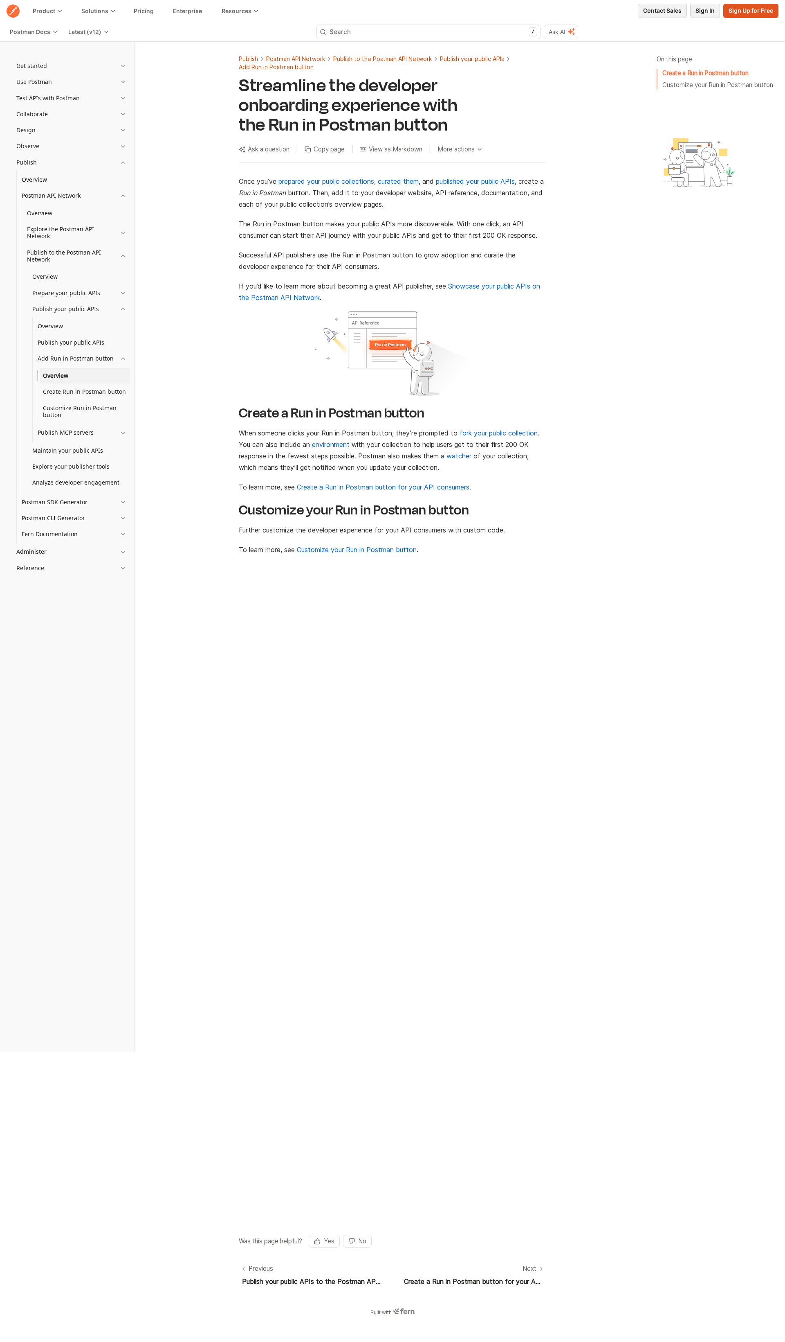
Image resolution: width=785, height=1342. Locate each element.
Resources (236, 10)
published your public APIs (475, 181)
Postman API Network (295, 58)
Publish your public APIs (472, 58)
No (362, 1241)
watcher (458, 456)
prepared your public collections (326, 181)
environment (331, 444)
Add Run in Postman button (276, 66)
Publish (248, 58)
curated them (398, 181)
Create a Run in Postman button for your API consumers (383, 487)
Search (432, 32)
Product (44, 10)
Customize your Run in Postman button (717, 85)
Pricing (144, 10)
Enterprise (187, 10)
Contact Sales (662, 10)
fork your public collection (499, 433)
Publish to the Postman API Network (382, 58)
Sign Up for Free (751, 10)
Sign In (705, 10)
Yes (329, 1241)
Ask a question (268, 149)
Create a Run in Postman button (705, 73)
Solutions (94, 10)
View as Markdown (395, 149)
